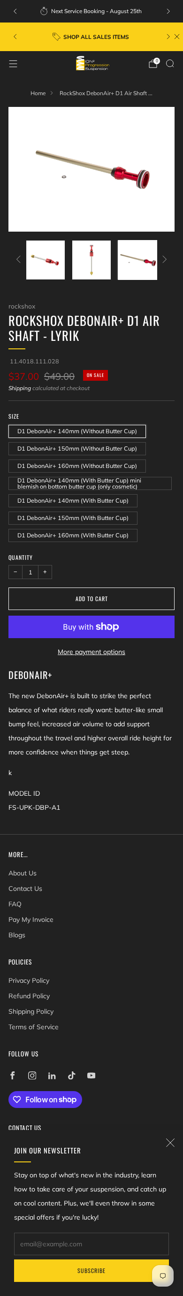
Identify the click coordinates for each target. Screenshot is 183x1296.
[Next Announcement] (168, 11)
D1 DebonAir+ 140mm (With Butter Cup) (73, 500)
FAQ (15, 904)
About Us (22, 873)
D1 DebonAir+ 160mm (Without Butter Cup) (77, 465)
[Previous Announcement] (15, 11)
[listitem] (92, 11)
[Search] (170, 63)
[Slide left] (20, 260)
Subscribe (91, 1270)
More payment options (91, 652)
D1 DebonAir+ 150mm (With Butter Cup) (73, 517)
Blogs (16, 935)
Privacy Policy (28, 980)
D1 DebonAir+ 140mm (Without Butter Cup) (77, 431)
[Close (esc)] (170, 1142)
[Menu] (13, 63)
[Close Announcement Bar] (177, 36)
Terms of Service (33, 1027)
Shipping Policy (30, 1011)
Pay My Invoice (30, 919)
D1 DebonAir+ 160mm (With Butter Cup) (73, 535)
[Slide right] (163, 260)
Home (38, 93)
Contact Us (25, 888)
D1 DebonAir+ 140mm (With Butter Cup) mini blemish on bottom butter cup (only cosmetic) (79, 483)
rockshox (21, 306)
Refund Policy (29, 996)
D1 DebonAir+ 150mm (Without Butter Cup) (77, 448)
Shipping (19, 388)
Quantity (20, 557)
